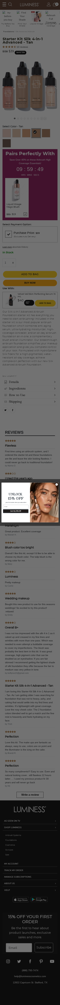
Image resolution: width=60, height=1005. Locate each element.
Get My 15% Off (15, 511)
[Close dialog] (56, 484)
